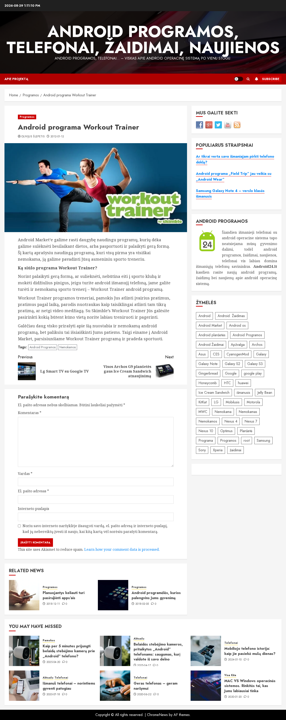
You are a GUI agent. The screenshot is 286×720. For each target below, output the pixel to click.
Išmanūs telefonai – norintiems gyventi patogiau (69, 686)
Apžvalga (238, 344)
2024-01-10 (235, 660)
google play (253, 373)
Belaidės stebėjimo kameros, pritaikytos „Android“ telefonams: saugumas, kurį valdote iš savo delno (158, 652)
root (247, 440)
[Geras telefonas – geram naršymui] (115, 685)
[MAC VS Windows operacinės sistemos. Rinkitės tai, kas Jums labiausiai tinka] (206, 685)
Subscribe (270, 79)
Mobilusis (233, 402)
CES (216, 354)
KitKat (202, 402)
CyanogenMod (238, 354)
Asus (202, 354)
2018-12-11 (53, 604)
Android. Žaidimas (231, 315)
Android (204, 315)
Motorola (253, 402)
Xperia (218, 450)
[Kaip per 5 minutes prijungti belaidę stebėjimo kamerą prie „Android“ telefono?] (24, 651)
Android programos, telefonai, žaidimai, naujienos (143, 39)
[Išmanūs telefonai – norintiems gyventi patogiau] (24, 685)
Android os (237, 325)
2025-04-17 (144, 665)
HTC (227, 383)
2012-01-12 (57, 136)
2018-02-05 (142, 604)
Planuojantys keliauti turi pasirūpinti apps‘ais (63, 595)
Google (231, 373)
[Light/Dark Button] (238, 79)
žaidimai (235, 450)
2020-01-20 (235, 697)
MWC (202, 411)
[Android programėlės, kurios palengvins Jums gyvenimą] (113, 595)
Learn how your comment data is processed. (122, 549)
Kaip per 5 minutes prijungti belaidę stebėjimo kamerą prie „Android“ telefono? (69, 651)
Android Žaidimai (211, 344)
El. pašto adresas (33, 491)
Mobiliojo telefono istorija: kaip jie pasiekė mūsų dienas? (249, 651)
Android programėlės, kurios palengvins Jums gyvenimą (156, 595)
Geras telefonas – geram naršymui (155, 686)
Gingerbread (208, 373)
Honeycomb (207, 383)
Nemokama (222, 411)
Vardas (25, 473)
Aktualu (139, 639)
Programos (27, 117)
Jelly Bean (264, 392)
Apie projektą (16, 79)
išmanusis (243, 392)
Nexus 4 (230, 421)
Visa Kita (230, 675)
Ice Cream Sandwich (213, 392)
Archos (257, 344)
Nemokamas (248, 411)
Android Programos (42, 347)
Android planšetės (211, 335)
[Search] (248, 79)
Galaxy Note (208, 363)
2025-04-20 (53, 662)
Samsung (263, 440)
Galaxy (261, 354)
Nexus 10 (205, 430)
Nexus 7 (250, 421)
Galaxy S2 (232, 363)
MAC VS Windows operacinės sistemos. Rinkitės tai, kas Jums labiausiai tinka (249, 685)
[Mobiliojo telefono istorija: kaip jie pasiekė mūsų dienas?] (206, 651)
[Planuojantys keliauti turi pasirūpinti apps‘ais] (24, 595)
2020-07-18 (53, 694)
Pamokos (49, 640)
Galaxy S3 (255, 363)
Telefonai (231, 643)
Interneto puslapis (33, 508)
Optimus (226, 430)
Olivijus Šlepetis (33, 136)
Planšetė (246, 430)
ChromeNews (157, 714)
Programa (205, 440)
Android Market (210, 325)
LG (216, 402)
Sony (202, 450)
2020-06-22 (144, 694)
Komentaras (29, 412)
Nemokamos (67, 347)
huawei (243, 383)
